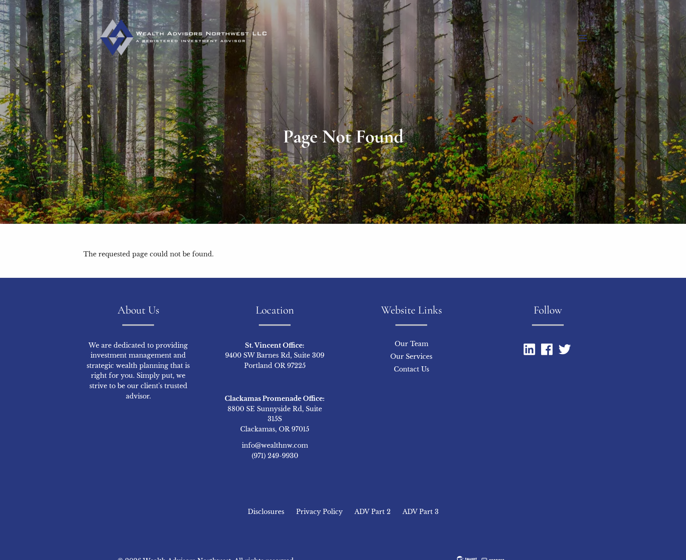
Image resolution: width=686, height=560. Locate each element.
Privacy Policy (319, 512)
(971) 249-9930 (275, 456)
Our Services (411, 356)
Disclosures (266, 512)
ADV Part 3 (421, 512)
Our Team (411, 344)
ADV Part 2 (373, 512)
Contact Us (411, 369)
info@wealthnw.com (275, 445)
